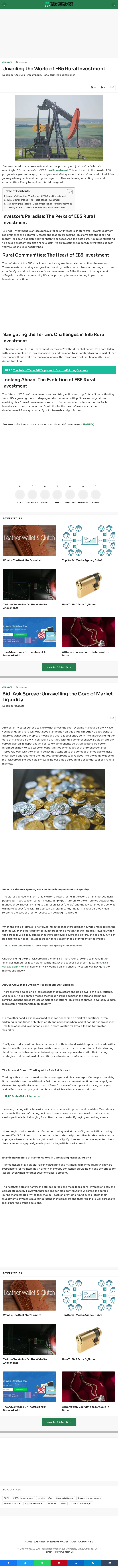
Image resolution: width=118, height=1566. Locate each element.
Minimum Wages (58, 1541)
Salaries (40, 1541)
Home (28, 1541)
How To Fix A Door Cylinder (79, 604)
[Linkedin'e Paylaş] (75, 1563)
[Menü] (4, 4)
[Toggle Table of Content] (68, 191)
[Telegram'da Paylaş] (92, 1563)
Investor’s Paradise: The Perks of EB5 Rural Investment (36, 196)
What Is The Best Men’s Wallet (22, 560)
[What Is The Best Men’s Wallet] (29, 540)
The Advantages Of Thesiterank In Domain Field (24, 653)
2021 (6, 1498)
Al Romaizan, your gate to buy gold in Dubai (85, 653)
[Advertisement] (59, 35)
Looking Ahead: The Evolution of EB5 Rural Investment (36, 207)
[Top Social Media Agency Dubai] (88, 540)
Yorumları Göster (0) (57, 667)
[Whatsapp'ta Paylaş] (42, 1563)
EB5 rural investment (54, 170)
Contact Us (67, 1551)
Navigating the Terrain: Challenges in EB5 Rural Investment (39, 203)
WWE (63, 1503)
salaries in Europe (12, 1503)
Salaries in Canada (64, 1498)
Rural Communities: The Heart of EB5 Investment (33, 200)
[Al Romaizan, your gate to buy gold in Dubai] (88, 632)
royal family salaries (34, 1503)
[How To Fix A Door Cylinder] (88, 584)
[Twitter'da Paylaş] (25, 1563)
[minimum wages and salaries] (59, 4)
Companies (85, 1541)
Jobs (73, 1541)
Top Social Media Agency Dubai (82, 560)
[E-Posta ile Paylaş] (109, 1563)
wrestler (52, 1503)
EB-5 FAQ (88, 424)
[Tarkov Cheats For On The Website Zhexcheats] (29, 584)
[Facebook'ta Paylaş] (8, 1563)
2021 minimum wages (23, 1498)
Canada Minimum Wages (89, 1498)
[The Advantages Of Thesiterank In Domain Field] (29, 632)
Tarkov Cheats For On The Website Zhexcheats (25, 606)
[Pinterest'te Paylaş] (59, 1563)
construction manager (81, 1503)
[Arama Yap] (113, 4)
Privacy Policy (52, 1551)
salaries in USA (45, 1498)
